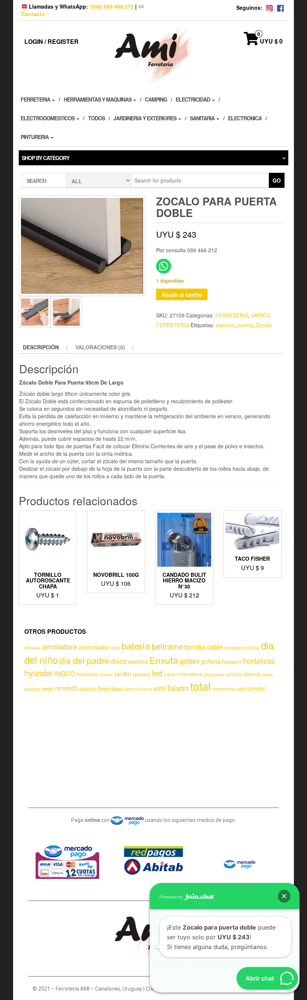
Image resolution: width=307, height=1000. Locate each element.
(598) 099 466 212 (111, 6)
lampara (141, 674)
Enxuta (163, 659)
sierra (129, 689)
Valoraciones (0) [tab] (100, 347)
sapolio (87, 688)
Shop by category (45, 158)
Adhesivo (32, 648)
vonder (256, 688)
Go (277, 180)
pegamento (214, 674)
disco (119, 661)
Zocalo (264, 325)
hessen (231, 661)
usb (241, 688)
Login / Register (51, 41)
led (157, 672)
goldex (190, 661)
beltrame (167, 646)
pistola (267, 674)
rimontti (66, 688)
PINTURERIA (35, 137)
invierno (106, 674)
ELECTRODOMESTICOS (48, 118)
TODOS (96, 118)
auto (115, 647)
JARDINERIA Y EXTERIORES (145, 118)
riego (48, 688)
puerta (245, 325)
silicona (144, 689)
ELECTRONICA (245, 118)
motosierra (189, 674)
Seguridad (109, 688)
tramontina (223, 688)
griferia (211, 661)
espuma (225, 325)
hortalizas (259, 660)
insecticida (87, 674)
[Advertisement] (156, 748)
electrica (138, 661)
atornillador (94, 646)
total (200, 686)
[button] (284, 896)
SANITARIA (203, 118)
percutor (233, 674)
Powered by (171, 897)
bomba (195, 646)
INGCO (64, 673)
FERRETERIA (36, 99)
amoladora (59, 646)
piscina (252, 674)
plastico (32, 689)
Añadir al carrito (181, 294)
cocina (251, 647)
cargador (233, 647)
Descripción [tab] (41, 347)
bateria (135, 645)
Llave (169, 674)
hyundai (38, 672)
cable (215, 646)
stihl (159, 688)
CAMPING (156, 99)
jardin (123, 673)
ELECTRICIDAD (193, 99)
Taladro (178, 688)
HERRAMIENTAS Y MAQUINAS (98, 99)
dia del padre (84, 660)
